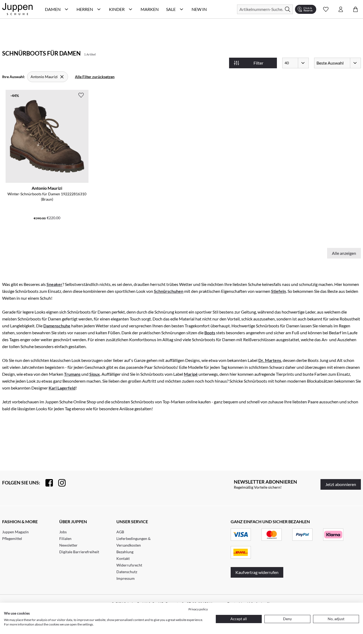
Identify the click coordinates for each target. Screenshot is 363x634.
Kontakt (123, 558)
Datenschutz (126, 571)
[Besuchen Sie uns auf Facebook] (46, 483)
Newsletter (68, 545)
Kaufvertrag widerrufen (256, 572)
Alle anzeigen (344, 253)
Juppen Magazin (15, 532)
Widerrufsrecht (129, 565)
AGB (120, 532)
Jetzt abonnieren (340, 484)
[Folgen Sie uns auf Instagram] (59, 483)
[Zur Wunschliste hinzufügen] (81, 95)
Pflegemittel (12, 538)
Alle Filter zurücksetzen (95, 76)
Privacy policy (198, 609)
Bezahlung (124, 552)
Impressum (125, 578)
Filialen (65, 538)
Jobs (63, 532)
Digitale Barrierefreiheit (79, 552)
